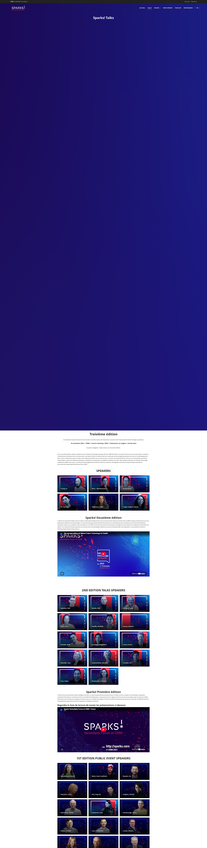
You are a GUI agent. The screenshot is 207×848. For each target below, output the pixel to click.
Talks (149, 8)
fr (197, 8)
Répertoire (194, 1)
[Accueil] (33, 8)
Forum (156, 8)
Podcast (178, 8)
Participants (168, 8)
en (198, 13)
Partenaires (188, 8)
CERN (18, 1)
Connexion (187, 1)
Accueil (142, 8)
